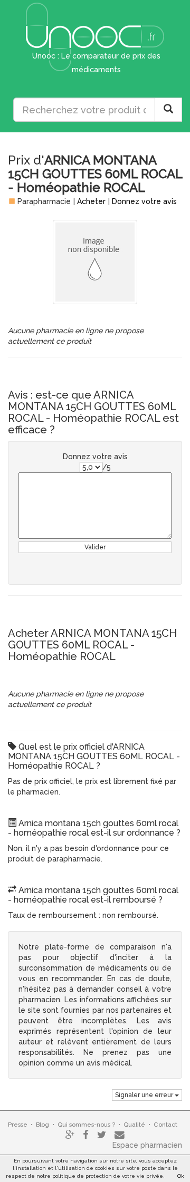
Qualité (134, 1124)
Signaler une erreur (145, 1095)
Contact (165, 1124)
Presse (17, 1124)
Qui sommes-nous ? (86, 1124)
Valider (95, 547)
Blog (42, 1124)
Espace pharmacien (147, 1145)
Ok (180, 1176)
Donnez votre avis (144, 201)
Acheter (91, 201)
